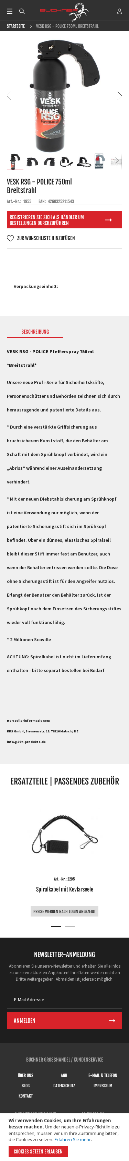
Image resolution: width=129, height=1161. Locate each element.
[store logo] (64, 12)
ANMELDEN (119, 11)
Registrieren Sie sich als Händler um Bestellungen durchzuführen (47, 220)
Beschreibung (35, 332)
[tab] (35, 333)
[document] (65, 1137)
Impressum (103, 1085)
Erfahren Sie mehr (72, 1139)
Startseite (16, 26)
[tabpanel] (64, 856)
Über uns (25, 1075)
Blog (26, 1085)
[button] (9, 95)
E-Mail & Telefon (102, 1075)
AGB (64, 1075)
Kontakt (26, 1096)
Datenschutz (64, 1085)
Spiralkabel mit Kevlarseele (64, 889)
